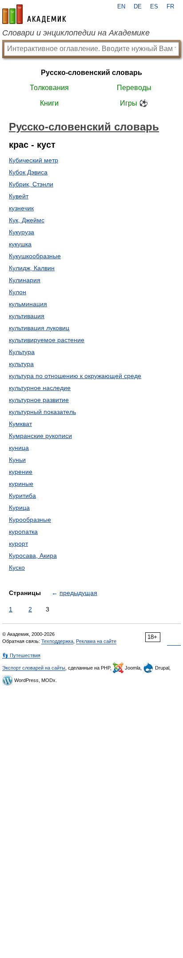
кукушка (20, 244)
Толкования (49, 87)
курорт (18, 543)
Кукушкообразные (35, 256)
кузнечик (21, 208)
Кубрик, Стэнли (31, 184)
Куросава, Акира (33, 555)
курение (20, 471)
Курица (19, 507)
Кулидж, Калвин (32, 268)
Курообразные (30, 519)
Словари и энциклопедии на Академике (76, 32)
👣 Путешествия (21, 655)
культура (21, 363)
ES (154, 7)
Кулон (17, 292)
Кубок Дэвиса (28, 172)
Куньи (17, 459)
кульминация (28, 304)
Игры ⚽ (134, 103)
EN (121, 7)
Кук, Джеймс (26, 220)
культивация (26, 315)
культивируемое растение (46, 339)
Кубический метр (33, 160)
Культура (22, 351)
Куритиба (22, 495)
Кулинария (24, 280)
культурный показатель (42, 411)
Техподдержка (57, 641)
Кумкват (20, 423)
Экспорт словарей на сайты (33, 667)
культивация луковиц (39, 327)
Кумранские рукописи (40, 435)
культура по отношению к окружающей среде (75, 375)
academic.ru (34, 14)
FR (170, 7)
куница (19, 447)
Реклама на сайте (96, 641)
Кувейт (18, 196)
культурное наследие (40, 387)
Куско (17, 567)
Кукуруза (21, 232)
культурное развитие (39, 399)
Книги (49, 103)
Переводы (134, 87)
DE (138, 7)
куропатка (23, 531)
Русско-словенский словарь (91, 72)
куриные (21, 483)
